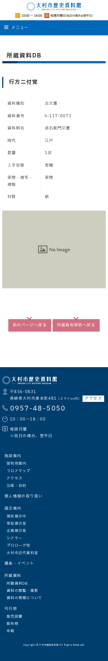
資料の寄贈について (24, 598)
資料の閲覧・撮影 (22, 591)
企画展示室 (16, 531)
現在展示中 (16, 516)
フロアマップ (18, 471)
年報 (11, 631)
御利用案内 (16, 463)
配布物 (13, 624)
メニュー (19, 28)
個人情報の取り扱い (23, 496)
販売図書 (14, 616)
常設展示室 (16, 523)
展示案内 (12, 508)
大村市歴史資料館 (48, 645)
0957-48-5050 (38, 409)
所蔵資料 (12, 576)
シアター (14, 538)
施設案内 (12, 456)
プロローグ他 (18, 545)
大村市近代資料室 (22, 553)
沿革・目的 (16, 486)
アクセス (93, 398)
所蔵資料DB (17, 583)
